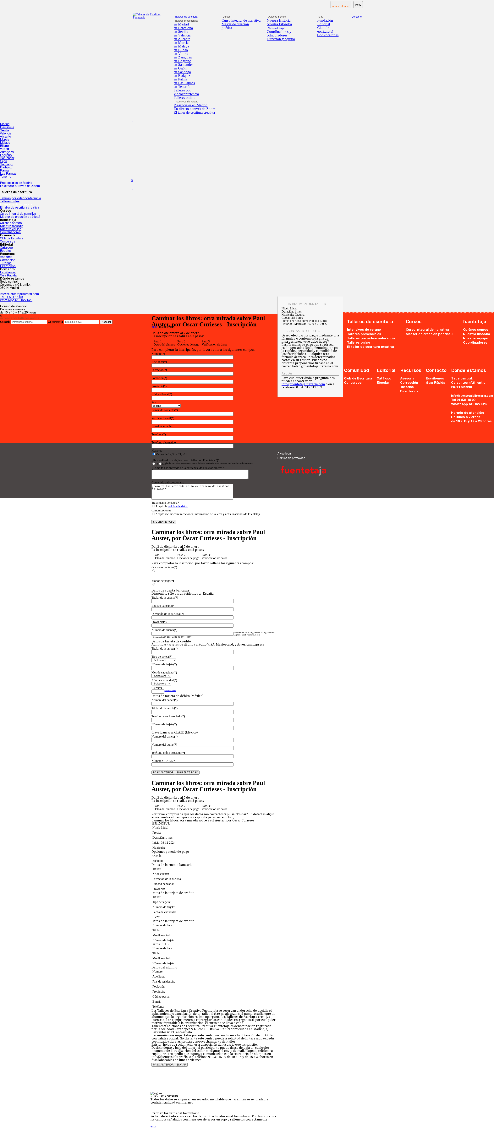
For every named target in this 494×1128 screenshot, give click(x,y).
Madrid (4, 124)
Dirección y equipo (281, 39)
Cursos (227, 16)
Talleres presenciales (364, 334)
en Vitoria (181, 54)
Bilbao (4, 146)
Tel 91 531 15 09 (11, 297)
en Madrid (181, 24)
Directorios (8, 266)
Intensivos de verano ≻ (16, 204)
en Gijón (180, 68)
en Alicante (182, 39)
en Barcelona (183, 28)
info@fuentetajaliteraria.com (19, 294)
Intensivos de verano (364, 330)
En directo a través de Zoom (194, 109)
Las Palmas (8, 174)
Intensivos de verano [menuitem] (186, 101)
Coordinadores (10, 232)
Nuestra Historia (278, 20)
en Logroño (182, 61)
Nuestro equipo (10, 229)
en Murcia (181, 43)
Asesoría (6, 257)
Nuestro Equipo (276, 28)
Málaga (5, 143)
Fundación (325, 20)
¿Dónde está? (170, 690)
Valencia (5, 133)
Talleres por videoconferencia (186, 92)
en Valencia (182, 35)
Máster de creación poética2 (20, 217)
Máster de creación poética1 (235, 26)
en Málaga (181, 46)
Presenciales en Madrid (190, 105)
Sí (157, 464)
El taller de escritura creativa (194, 112)
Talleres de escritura (186, 16)
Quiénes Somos (277, 16)
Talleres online (184, 97)
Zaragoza (7, 152)
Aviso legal (284, 453)
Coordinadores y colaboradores (279, 33)
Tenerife (5, 177)
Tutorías (6, 263)
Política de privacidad (291, 458)
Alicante (5, 137)
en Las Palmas (184, 83)
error (153, 1126)
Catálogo (6, 248)
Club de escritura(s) (325, 29)
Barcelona (7, 127)
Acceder (106, 321)
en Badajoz (182, 76)
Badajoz (6, 167)
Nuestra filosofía (11, 226)
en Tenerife (182, 86)
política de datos (178, 506)
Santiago (6, 164)
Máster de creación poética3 (429, 334)
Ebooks (5, 251)
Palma (4, 170)
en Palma (180, 79)
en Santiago (182, 72)
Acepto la (171, 506)
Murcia (4, 140)
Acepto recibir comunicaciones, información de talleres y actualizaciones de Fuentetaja (208, 514)
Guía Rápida (8, 275)
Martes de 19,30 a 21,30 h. (172, 454)
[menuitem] (195, 24)
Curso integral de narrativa (241, 20)
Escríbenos (8, 272)
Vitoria (4, 149)
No (164, 464)
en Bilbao (181, 50)
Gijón (3, 161)
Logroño (6, 155)
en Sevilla (181, 32)
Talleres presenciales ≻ (16, 195)
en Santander (183, 65)
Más (320, 16)
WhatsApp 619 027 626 (16, 300)
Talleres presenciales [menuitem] (186, 20)
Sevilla (4, 130)
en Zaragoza (183, 57)
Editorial (323, 24)
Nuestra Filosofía (279, 24)
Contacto (357, 16)
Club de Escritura (11, 238)
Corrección (7, 260)
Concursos (7, 241)
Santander (7, 158)
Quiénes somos (11, 223)
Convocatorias (327, 35)
